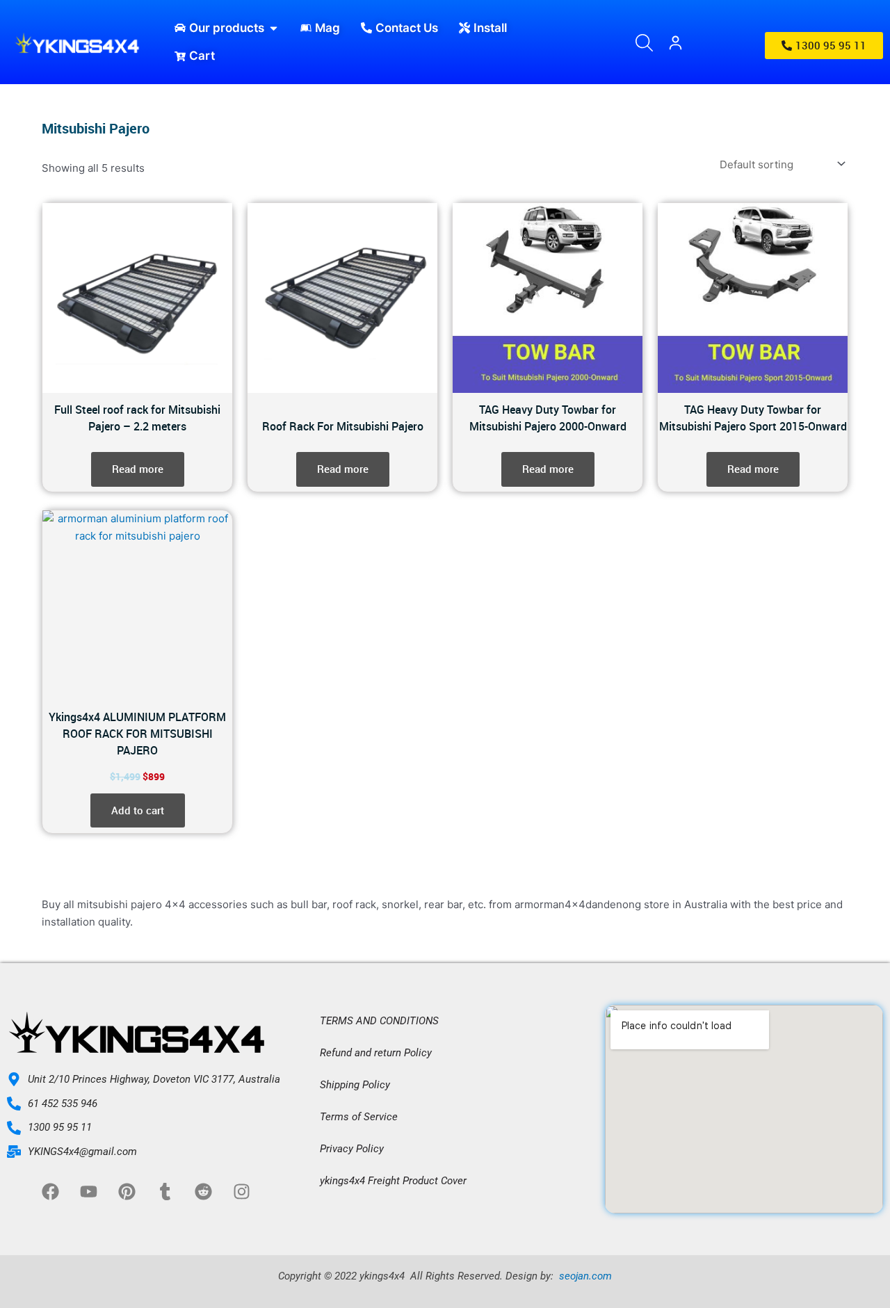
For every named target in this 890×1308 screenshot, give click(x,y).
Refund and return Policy (376, 1053)
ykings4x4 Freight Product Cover (393, 1180)
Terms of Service (359, 1117)
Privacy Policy (352, 1149)
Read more (137, 469)
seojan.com (584, 1276)
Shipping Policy (355, 1085)
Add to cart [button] (137, 810)
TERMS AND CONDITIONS (379, 1021)
